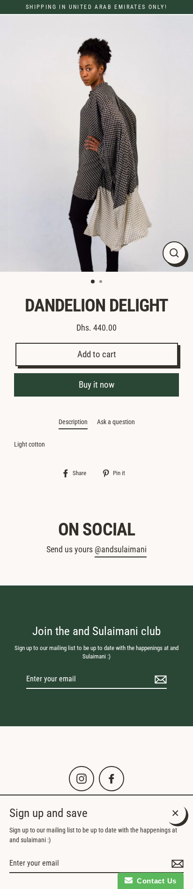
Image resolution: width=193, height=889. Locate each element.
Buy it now (96, 384)
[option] (96, 143)
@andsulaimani (121, 549)
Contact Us (155, 881)
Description (73, 422)
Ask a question (116, 422)
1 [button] (93, 282)
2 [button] (101, 282)
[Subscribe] (159, 679)
